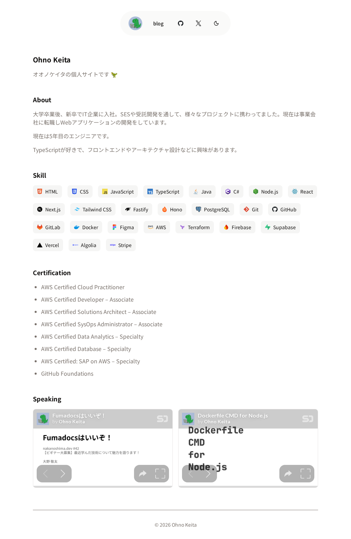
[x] (198, 23)
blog (158, 23)
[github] (180, 23)
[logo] (135, 23)
